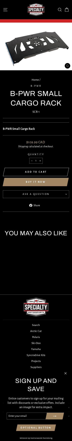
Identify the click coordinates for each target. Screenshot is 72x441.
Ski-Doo (36, 343)
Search (36, 325)
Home (35, 79)
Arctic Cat (36, 331)
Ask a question (36, 194)
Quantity (36, 154)
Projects (36, 361)
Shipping (23, 146)
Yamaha (36, 349)
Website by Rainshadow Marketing (36, 438)
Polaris (36, 337)
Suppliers (36, 367)
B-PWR (36, 86)
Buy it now (36, 182)
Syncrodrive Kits (36, 355)
